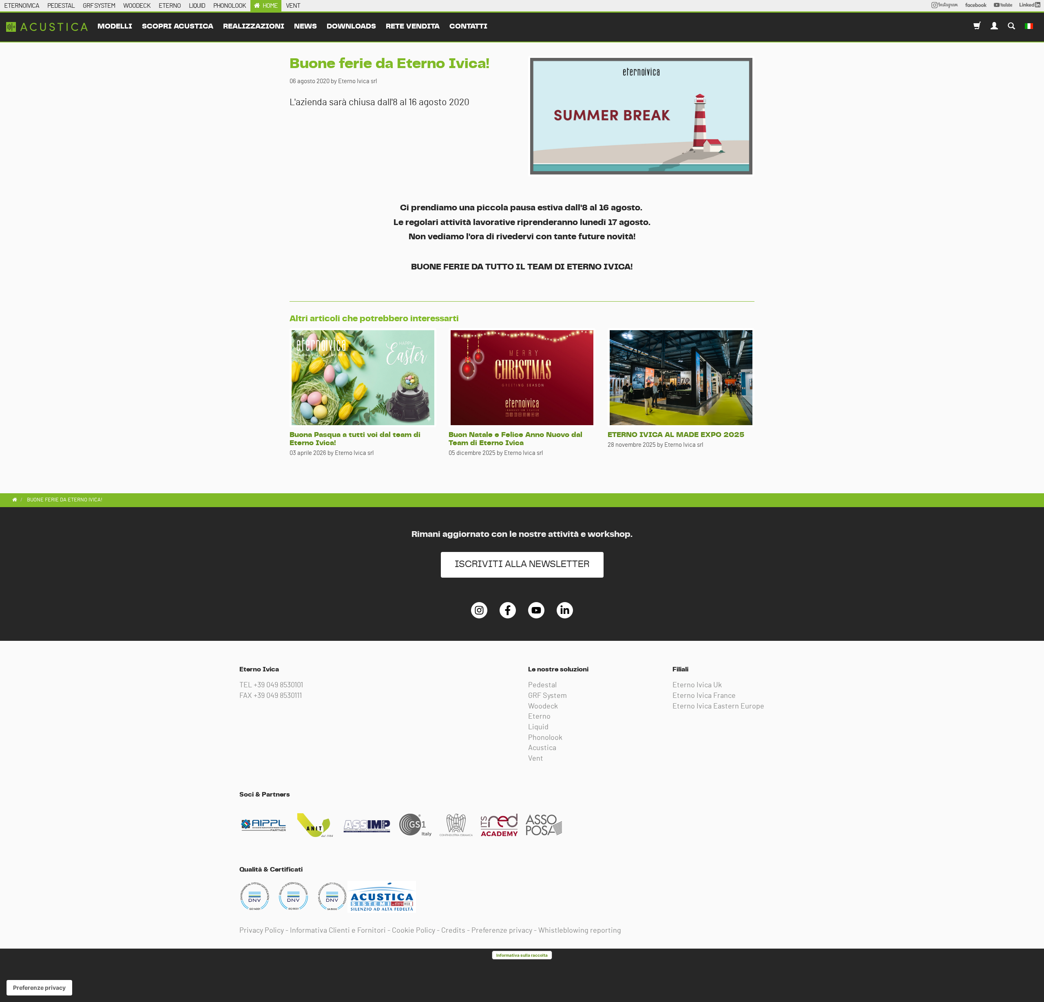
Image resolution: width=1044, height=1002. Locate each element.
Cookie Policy (413, 930)
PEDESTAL (61, 5)
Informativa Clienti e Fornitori (338, 930)
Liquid (538, 727)
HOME (270, 5)
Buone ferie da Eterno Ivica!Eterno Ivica (47, 27)
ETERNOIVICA (21, 5)
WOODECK (136, 5)
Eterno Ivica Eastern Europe (718, 706)
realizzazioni (253, 26)
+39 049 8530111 (278, 696)
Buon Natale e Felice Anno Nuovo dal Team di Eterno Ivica (515, 439)
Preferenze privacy (501, 930)
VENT (293, 5)
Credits (453, 930)
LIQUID (197, 5)
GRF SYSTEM (99, 5)
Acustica (542, 748)
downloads (351, 26)
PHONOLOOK (229, 5)
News (305, 26)
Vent (535, 758)
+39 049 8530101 (278, 685)
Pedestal (542, 685)
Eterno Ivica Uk (697, 685)
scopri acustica (177, 26)
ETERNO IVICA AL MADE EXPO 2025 (676, 435)
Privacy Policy (261, 930)
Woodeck (543, 706)
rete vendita (413, 26)
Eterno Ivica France (704, 696)
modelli (114, 26)
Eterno (539, 716)
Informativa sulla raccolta (522, 955)
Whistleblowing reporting (579, 930)
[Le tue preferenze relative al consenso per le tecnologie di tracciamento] (39, 987)
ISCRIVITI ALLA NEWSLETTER (522, 564)
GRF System (547, 696)
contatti (468, 26)
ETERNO (170, 5)
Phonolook (545, 738)
